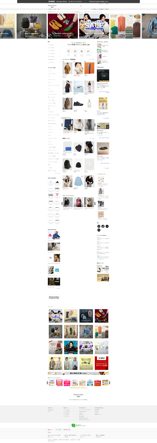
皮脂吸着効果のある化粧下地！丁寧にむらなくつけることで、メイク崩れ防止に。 (103, 185)
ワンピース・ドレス (51, 79)
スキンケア (50, 126)
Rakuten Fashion (57, 6)
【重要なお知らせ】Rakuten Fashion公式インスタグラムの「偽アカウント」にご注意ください (103, 258)
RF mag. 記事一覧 (106, 118)
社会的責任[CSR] (73, 439)
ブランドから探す (51, 47)
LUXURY (49, 411)
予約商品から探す (51, 59)
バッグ (49, 88)
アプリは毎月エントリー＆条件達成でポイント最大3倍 (100, 9)
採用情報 (78, 439)
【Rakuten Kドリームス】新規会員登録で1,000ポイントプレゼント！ (67, 432)
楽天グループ (101, 3)
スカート (49, 82)
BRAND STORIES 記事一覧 (104, 163)
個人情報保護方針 (55, 439)
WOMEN (50, 9)
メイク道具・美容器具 (52, 147)
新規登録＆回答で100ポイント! (93, 3)
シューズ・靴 (50, 91)
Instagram (96, 412)
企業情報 (49, 439)
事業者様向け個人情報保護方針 (64, 439)
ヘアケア (49, 141)
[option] (31, 26)
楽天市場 (107, 3)
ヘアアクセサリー (51, 111)
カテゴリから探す (51, 56)
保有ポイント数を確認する (100, 435)
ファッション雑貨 (51, 100)
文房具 (49, 164)
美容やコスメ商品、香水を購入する (71, 435)
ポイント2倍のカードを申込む (85, 435)
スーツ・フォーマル (51, 117)
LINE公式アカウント (98, 414)
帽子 (49, 108)
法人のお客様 (81, 416)
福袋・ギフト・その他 (52, 170)
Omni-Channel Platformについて (84, 419)
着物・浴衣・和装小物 (52, 123)
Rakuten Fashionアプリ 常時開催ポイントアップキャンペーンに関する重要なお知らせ (103, 248)
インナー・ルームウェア (52, 94)
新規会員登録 (97, 409)
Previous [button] (48, 26)
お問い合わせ (81, 414)
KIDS (58, 9)
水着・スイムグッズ (51, 120)
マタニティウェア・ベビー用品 (53, 114)
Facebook (96, 411)
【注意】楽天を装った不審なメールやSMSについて (78, 387)
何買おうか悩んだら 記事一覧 (104, 137)
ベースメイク (50, 129)
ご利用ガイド (81, 413)
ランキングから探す (51, 53)
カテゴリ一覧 (57, 173)
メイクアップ (50, 132)
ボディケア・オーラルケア (52, 138)
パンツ (49, 76)
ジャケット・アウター (52, 73)
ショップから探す (51, 50)
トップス (49, 70)
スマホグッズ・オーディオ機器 (53, 158)
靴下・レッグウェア (51, 97)
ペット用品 (50, 167)
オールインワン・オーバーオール (53, 85)
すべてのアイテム (51, 62)
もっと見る (58, 288)
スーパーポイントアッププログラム (85, 409)
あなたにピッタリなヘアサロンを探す (54, 435)
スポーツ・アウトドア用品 (52, 161)
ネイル (49, 135)
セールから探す (50, 44)
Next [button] (109, 26)
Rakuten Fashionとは (82, 411)
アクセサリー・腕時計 (52, 103)
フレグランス (50, 144)
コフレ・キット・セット (52, 150)
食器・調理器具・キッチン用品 (53, 153)
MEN (55, 9)
